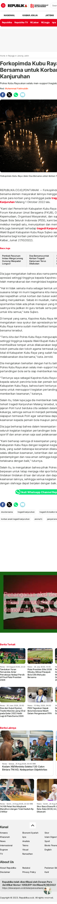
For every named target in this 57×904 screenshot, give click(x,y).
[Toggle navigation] (3, 5)
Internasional (6, 845)
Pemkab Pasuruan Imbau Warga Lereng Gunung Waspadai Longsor (12, 259)
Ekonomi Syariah (30, 832)
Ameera (4, 832)
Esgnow (4, 849)
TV (1, 854)
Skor (47, 832)
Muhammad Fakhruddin (16, 88)
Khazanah (5, 837)
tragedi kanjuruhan (26, 512)
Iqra (24, 837)
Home (2, 56)
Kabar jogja (30, 15)
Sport (47, 841)
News (3, 841)
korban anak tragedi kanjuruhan (15, 519)
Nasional (9, 15)
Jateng (49, 15)
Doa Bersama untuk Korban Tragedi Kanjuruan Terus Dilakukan (39, 259)
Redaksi (26, 868)
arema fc (38, 519)
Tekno (25, 845)
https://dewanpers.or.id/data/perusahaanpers (24, 888)
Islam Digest (51, 837)
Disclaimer (5, 872)
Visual (25, 849)
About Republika (8, 868)
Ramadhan (27, 854)
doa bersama (7, 512)
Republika (7, 22)
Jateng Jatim (23, 56)
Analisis (26, 841)
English (48, 849)
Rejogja (11, 56)
